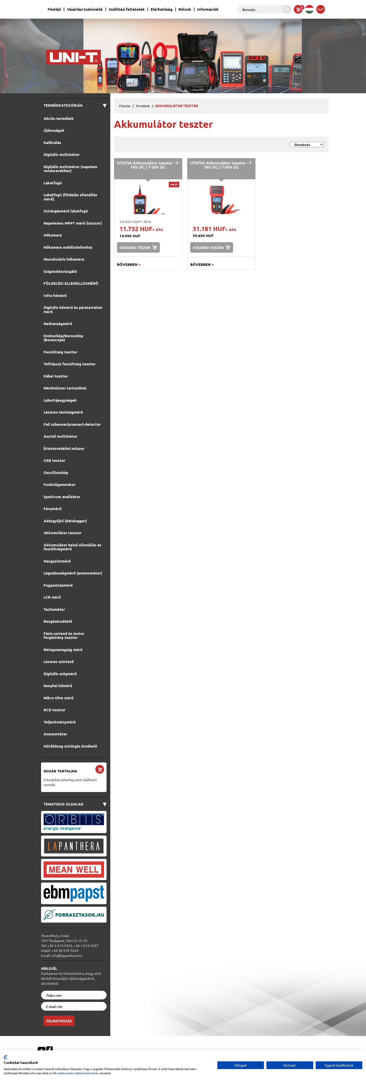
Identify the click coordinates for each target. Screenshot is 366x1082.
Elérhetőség (162, 9)
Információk (208, 9)
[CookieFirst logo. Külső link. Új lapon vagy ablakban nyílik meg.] (5, 1057)
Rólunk (185, 9)
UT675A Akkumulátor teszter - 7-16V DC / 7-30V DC (221, 165)
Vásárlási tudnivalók (85, 9)
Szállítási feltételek (127, 9)
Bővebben (129, 264)
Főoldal (54, 9)
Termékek (143, 106)
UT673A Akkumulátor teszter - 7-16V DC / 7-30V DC (148, 165)
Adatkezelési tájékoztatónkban (78, 1073)
